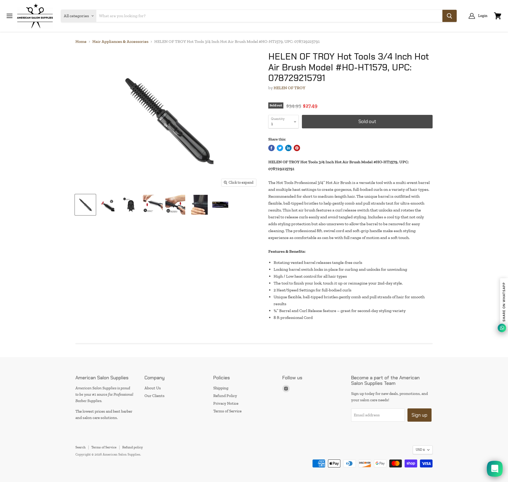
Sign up (419, 415)
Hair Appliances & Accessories (120, 41)
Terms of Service (227, 411)
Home (81, 41)
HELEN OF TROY (289, 87)
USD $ (420, 450)
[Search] (449, 16)
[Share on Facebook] (271, 148)
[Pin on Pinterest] (297, 148)
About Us (152, 388)
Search (80, 447)
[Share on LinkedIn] (288, 148)
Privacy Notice (225, 403)
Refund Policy (225, 395)
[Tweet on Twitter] (280, 148)
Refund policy (132, 447)
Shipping (220, 388)
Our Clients (154, 395)
